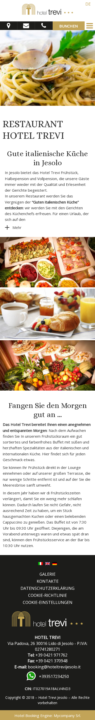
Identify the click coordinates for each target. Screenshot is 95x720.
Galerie (47, 574)
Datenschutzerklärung (47, 588)
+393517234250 (54, 676)
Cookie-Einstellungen (47, 602)
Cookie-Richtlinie (47, 595)
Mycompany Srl (67, 715)
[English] (47, 563)
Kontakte (48, 581)
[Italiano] (40, 563)
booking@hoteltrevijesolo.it (54, 667)
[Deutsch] (54, 563)
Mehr (17, 227)
